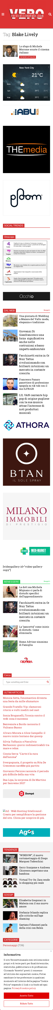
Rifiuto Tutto (26, 1003)
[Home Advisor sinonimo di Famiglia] (10, 646)
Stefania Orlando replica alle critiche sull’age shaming (33, 915)
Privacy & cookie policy (24, 988)
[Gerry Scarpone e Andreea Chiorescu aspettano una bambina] (10, 870)
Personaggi (10, 945)
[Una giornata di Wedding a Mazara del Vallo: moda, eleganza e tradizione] (10, 321)
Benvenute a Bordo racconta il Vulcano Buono (21, 725)
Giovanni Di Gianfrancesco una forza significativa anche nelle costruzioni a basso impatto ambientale (32, 340)
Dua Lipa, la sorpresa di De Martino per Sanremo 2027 (24, 781)
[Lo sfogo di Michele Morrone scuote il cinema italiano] (10, 51)
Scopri (46, 310)
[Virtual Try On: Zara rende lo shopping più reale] (10, 882)
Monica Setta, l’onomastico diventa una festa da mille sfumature (25, 699)
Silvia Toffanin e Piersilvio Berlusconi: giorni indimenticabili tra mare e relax (26, 745)
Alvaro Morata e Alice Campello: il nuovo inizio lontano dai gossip (24, 734)
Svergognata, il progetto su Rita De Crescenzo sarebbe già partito (24, 764)
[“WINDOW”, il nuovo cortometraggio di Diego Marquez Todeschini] (10, 858)
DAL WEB (9, 310)
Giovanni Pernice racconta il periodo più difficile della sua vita (26, 772)
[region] (26, 980)
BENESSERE (11, 582)
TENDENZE (10, 850)
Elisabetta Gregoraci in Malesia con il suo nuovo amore (33, 903)
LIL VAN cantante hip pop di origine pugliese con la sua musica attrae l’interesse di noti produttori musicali (34, 404)
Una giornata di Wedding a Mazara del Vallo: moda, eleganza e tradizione (34, 319)
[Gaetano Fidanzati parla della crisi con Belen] (10, 927)
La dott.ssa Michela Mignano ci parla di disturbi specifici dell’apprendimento (30, 592)
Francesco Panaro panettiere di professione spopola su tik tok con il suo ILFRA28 (34, 384)
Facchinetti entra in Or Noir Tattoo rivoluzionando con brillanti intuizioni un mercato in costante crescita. (34, 364)
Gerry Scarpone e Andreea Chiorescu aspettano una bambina (34, 870)
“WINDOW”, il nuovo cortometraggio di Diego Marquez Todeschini (33, 858)
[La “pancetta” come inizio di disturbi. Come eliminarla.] (10, 631)
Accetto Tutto (26, 995)
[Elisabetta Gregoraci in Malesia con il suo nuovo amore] (10, 903)
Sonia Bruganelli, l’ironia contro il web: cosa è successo (24, 717)
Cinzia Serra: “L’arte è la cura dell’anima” (20, 755)
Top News (23, 57)
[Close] (51, 951)
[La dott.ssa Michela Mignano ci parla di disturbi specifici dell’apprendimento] (10, 592)
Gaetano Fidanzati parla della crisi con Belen (33, 926)
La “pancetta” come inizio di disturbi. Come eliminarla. (34, 629)
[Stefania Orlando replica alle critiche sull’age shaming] (10, 915)
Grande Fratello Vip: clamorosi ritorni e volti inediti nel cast (22, 708)
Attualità (31, 57)
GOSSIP (8, 895)
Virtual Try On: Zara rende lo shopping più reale (34, 881)
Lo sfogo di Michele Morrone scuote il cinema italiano (34, 49)
